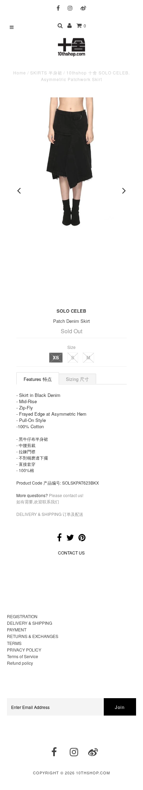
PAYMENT (16, 629)
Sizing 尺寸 (77, 379)
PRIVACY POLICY (24, 650)
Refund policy (20, 663)
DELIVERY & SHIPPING (29, 623)
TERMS (14, 643)
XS (56, 357)
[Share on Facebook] (59, 539)
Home (19, 72)
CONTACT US (71, 553)
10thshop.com (93, 772)
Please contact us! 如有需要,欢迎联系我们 (49, 498)
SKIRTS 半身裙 (46, 72)
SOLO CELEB (71, 311)
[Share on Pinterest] (82, 539)
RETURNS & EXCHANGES (32, 636)
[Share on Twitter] (70, 539)
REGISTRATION (22, 616)
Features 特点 (38, 379)
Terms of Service (22, 656)
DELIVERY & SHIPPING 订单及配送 (49, 514)
